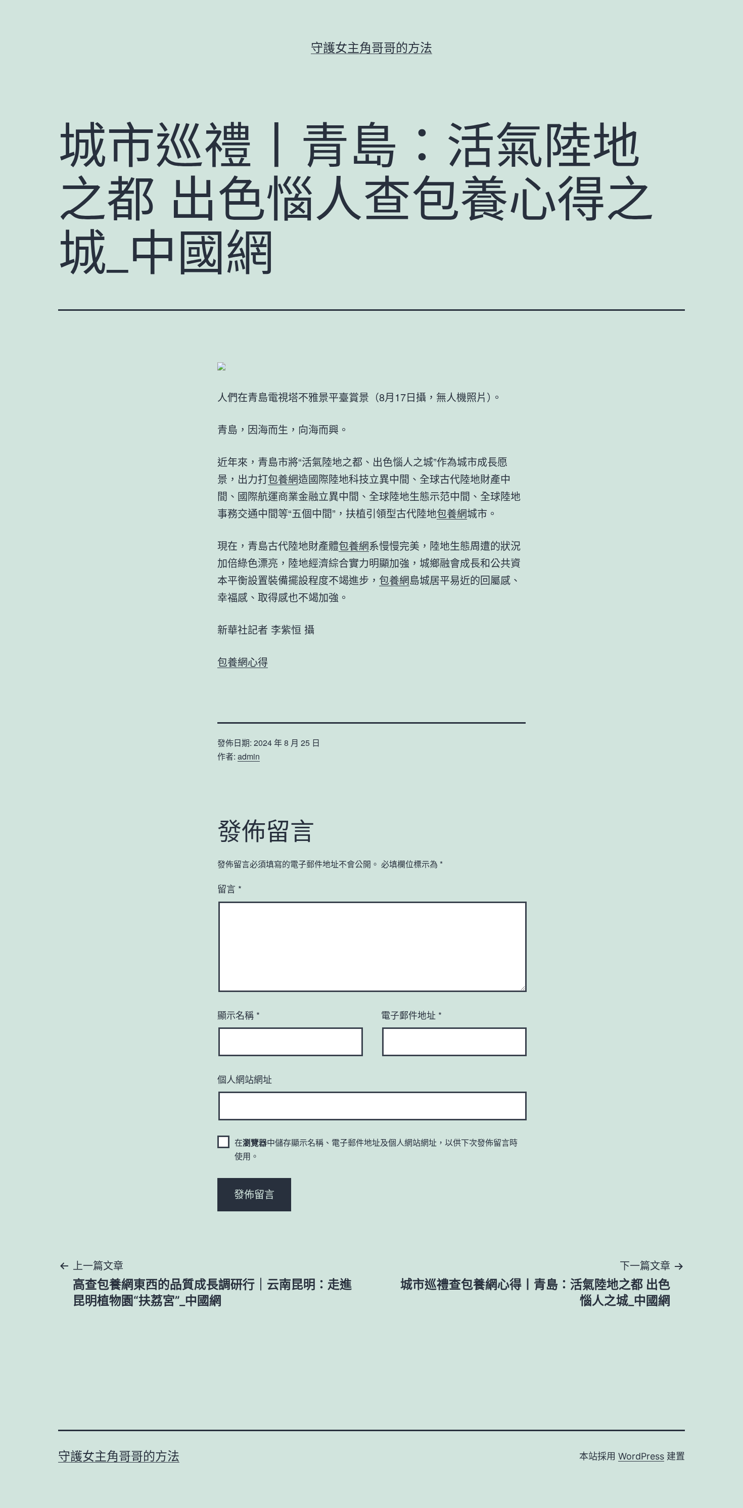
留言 (229, 888)
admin (249, 756)
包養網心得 (242, 661)
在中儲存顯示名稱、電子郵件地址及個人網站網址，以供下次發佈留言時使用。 (376, 1149)
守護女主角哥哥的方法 (371, 47)
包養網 (283, 479)
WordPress (641, 1456)
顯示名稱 (238, 1014)
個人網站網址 (244, 1079)
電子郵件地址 (411, 1014)
